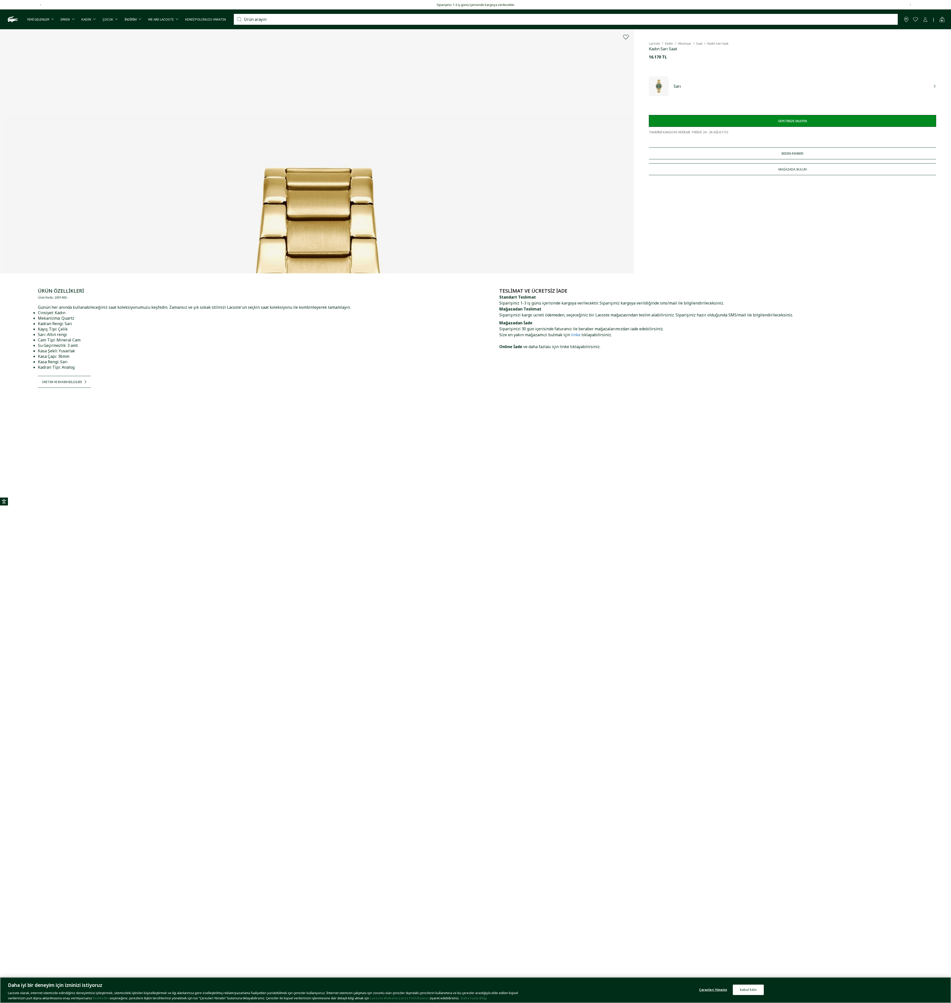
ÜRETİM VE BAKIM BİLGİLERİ (62, 382)
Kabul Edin (748, 989)
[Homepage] (12, 19)
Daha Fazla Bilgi (474, 998)
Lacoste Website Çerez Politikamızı (399, 998)
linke (576, 334)
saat (699, 43)
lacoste (654, 43)
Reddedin (101, 998)
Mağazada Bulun (792, 169)
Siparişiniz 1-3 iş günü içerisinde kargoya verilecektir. (476, 4)
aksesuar (684, 43)
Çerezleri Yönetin (713, 989)
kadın (669, 43)
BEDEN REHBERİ (793, 153)
